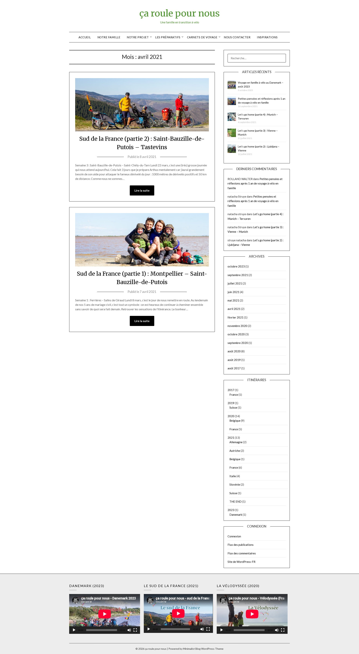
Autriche (234, 450)
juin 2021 (233, 292)
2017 (231, 390)
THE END (235, 501)
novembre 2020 (237, 325)
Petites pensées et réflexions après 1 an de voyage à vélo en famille (255, 183)
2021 (231, 437)
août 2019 (234, 359)
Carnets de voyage (202, 37)
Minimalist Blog (192, 648)
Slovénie (234, 484)
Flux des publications (241, 544)
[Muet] (129, 630)
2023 (231, 510)
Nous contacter (237, 37)
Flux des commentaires (242, 553)
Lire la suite (142, 190)
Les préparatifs (167, 37)
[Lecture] (74, 630)
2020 (231, 416)
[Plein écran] (135, 630)
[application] (104, 614)
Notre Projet (138, 37)
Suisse (233, 407)
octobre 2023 (236, 266)
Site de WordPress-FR (241, 561)
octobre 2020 (236, 334)
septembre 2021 (238, 275)
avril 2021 (234, 308)
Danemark (235, 514)
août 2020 (234, 351)
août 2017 (234, 368)
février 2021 (235, 317)
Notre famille (108, 37)
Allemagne (236, 442)
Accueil (85, 37)
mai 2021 (233, 300)
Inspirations (267, 37)
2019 (231, 403)
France (233, 394)
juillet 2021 (235, 283)
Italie (232, 476)
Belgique (234, 420)
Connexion (234, 536)
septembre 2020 (238, 342)
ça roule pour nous (179, 13)
